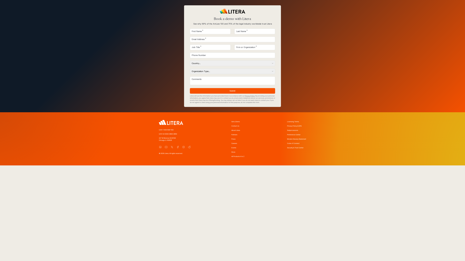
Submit (232, 91)
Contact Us (235, 126)
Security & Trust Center (295, 148)
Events (233, 148)
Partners (234, 135)
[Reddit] (189, 147)
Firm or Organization (245, 47)
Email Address (198, 39)
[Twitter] (171, 147)
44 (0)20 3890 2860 (170, 134)
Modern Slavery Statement (296, 139)
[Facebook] (177, 147)
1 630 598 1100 (168, 130)
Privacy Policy (250, 96)
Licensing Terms (293, 122)
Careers (234, 143)
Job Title (196, 47)
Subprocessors (292, 130)
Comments (197, 79)
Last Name (241, 31)
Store (233, 152)
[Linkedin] (160, 147)
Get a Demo (235, 122)
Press (233, 139)
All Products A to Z (237, 156)
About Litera (235, 130)
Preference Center (293, 135)
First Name (197, 31)
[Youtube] (166, 147)
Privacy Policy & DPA (294, 126)
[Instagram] (183, 147)
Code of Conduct (293, 143)
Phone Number (199, 55)
